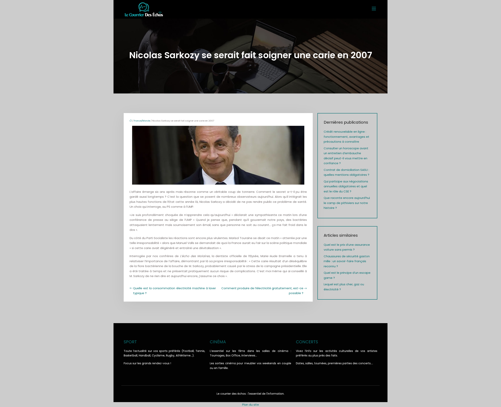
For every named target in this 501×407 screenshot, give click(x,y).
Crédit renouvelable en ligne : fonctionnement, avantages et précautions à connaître (346, 137)
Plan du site (250, 404)
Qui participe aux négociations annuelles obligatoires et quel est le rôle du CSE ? (346, 186)
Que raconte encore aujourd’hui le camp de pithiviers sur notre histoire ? (347, 203)
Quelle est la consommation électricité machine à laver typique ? (174, 290)
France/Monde (142, 120)
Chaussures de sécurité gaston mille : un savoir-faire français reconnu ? (347, 261)
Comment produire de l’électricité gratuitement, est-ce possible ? (262, 290)
